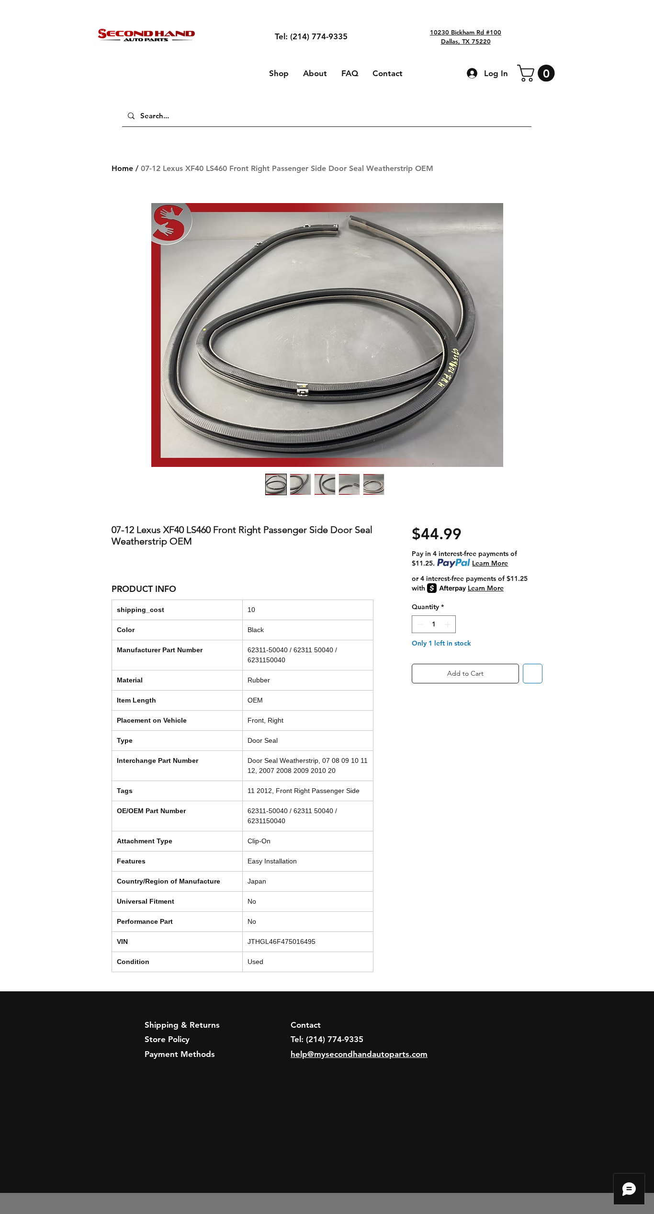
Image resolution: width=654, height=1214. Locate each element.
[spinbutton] (433, 624)
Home (122, 168)
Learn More (490, 563)
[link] (538, 73)
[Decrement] (419, 624)
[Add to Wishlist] (532, 673)
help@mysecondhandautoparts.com (359, 1054)
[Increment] (448, 624)
